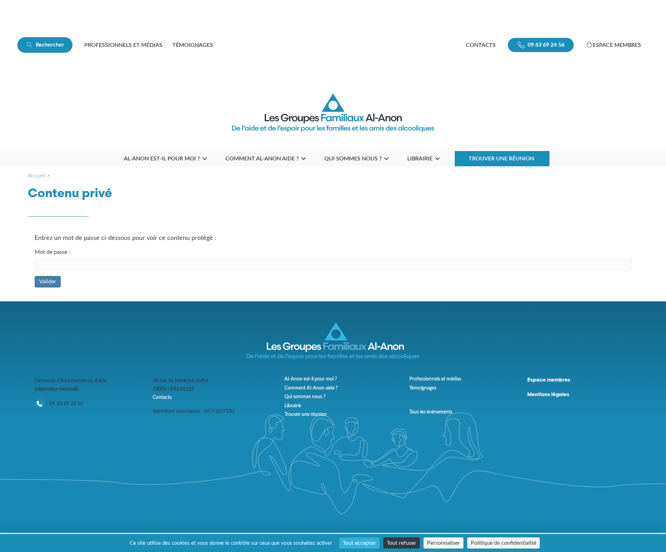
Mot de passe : (52, 252)
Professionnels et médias (123, 45)
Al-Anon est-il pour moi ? (310, 379)
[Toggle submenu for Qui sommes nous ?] (386, 158)
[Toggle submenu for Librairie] (437, 158)
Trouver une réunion (305, 414)
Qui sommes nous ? (304, 396)
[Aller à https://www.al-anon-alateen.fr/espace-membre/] (619, 45)
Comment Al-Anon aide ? (311, 388)
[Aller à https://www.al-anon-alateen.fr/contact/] (481, 45)
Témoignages (192, 45)
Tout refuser (401, 543)
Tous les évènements (430, 412)
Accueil (36, 175)
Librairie (292, 405)
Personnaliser (443, 543)
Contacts (162, 397)
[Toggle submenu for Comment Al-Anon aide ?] (303, 158)
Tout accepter (359, 543)
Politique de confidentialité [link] (503, 543)
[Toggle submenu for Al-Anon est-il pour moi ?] (204, 158)
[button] (44, 45)
